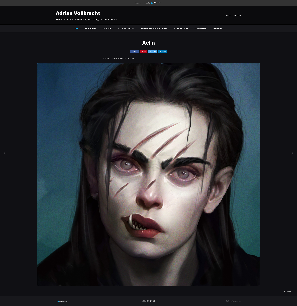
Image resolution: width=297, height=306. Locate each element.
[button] (287, 291)
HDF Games (90, 28)
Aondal (107, 28)
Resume (237, 15)
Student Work (126, 28)
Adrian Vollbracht (78, 13)
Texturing (200, 28)
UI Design (217, 28)
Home (228, 15)
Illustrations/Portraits (154, 28)
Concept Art (181, 28)
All (76, 28)
